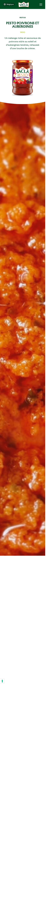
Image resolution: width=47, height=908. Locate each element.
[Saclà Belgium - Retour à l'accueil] (23, 4)
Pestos (23, 17)
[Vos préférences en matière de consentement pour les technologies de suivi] (2, 681)
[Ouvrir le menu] (40, 4)
